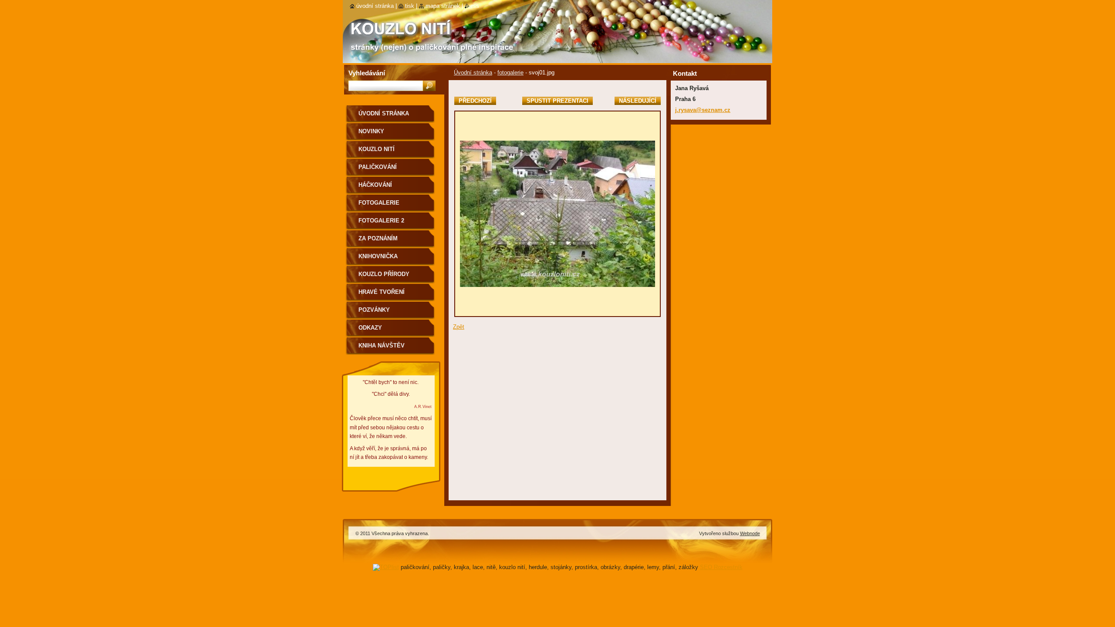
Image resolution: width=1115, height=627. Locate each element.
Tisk (409, 6)
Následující (637, 101)
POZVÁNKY (374, 310)
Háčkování (375, 185)
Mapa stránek (443, 6)
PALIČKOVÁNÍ (377, 167)
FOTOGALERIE (378, 202)
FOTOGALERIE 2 (381, 220)
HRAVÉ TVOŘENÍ (381, 292)
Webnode (750, 533)
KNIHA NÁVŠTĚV (381, 345)
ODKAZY (370, 327)
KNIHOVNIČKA (378, 256)
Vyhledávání (366, 73)
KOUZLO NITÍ (376, 149)
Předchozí (475, 101)
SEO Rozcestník (721, 567)
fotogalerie (510, 72)
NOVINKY (371, 131)
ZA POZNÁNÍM (378, 238)
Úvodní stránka (473, 72)
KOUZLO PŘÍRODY (383, 274)
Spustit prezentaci (557, 101)
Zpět (458, 327)
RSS (475, 6)
